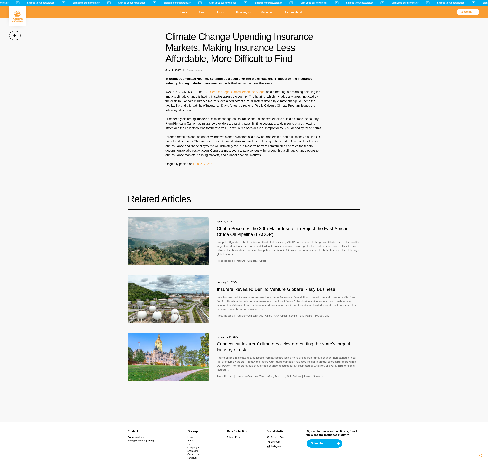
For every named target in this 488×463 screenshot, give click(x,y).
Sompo (293, 315)
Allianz (268, 315)
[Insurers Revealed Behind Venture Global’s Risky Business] (168, 299)
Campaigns (243, 12)
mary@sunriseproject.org (141, 440)
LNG (327, 315)
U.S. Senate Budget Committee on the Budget (234, 92)
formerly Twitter (279, 437)
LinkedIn (275, 442)
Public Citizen (202, 164)
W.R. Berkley (294, 376)
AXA (276, 315)
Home (184, 12)
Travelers (280, 376)
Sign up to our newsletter (38, 3)
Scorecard (267, 12)
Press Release (194, 69)
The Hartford (266, 376)
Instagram (276, 446)
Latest (221, 12)
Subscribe (317, 443)
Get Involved (293, 12)
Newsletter (192, 458)
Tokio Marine (305, 315)
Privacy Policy (234, 437)
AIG (261, 315)
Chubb (262, 260)
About (202, 12)
